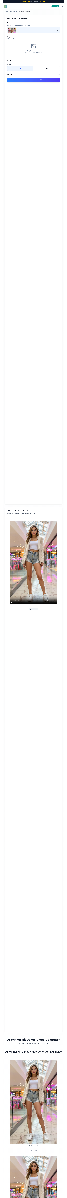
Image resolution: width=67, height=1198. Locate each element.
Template (10, 23)
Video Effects (13, 11)
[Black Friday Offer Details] (37, 1)
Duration (9, 64)
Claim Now (43, 1)
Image (9, 37)
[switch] (58, 74)
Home (6, 11)
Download (34, 609)
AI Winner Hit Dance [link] (24, 11)
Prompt (9, 60)
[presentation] (33, 48)
